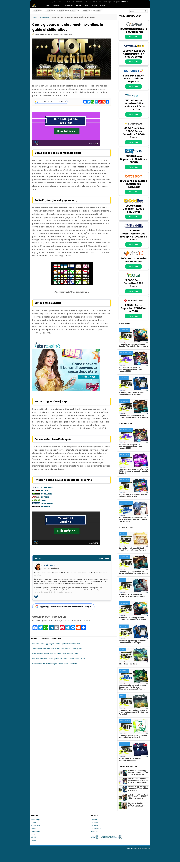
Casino (79, 5)
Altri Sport (123, 378)
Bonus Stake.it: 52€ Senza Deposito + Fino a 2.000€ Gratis (133, 495)
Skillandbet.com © (132, 848)
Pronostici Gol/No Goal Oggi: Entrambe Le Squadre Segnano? (132, 595)
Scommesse (68, 5)
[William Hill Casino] (133, 228)
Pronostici (56, 5)
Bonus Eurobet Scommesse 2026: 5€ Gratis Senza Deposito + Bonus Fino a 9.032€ (133, 519)
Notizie (103, 5)
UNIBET (44, 500)
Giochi (94, 5)
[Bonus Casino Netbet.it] (36, 490)
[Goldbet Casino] (133, 203)
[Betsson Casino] (133, 178)
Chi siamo (94, 823)
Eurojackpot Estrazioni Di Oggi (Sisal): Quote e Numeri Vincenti (132, 549)
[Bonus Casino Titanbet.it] (36, 506)
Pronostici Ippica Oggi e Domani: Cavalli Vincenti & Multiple (132, 393)
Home (47, 5)
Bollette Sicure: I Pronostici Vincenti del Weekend (130, 759)
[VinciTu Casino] (133, 256)
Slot (87, 5)
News (36, 5)
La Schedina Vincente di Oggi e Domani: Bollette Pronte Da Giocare (133, 416)
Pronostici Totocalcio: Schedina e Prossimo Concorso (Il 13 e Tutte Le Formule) (133, 712)
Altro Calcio (124, 329)
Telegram (94, 831)
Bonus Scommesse (125, 353)
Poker (33, 834)
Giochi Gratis (87, 10)
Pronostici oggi (39, 10)
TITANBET (45, 506)
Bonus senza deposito (55, 10)
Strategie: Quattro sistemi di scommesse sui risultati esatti (137, 805)
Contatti (94, 820)
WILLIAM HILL (47, 503)
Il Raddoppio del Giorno (128, 664)
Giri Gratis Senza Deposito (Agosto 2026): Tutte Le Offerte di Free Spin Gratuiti (133, 471)
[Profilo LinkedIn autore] (36, 596)
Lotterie (122, 533)
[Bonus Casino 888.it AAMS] (36, 494)
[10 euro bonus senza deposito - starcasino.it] (66, 390)
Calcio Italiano (125, 720)
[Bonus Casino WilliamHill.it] (36, 503)
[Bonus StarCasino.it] (36, 487)
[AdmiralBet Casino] (133, 48)
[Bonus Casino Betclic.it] (36, 497)
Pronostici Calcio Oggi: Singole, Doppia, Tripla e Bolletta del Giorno (133, 345)
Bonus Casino (124, 454)
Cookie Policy (96, 828)
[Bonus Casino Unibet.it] (36, 500)
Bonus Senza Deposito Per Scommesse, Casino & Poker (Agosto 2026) (131, 369)
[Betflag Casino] (133, 153)
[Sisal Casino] (133, 278)
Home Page (35, 820)
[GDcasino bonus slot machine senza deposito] (66, 145)
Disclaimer (95, 825)
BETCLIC (45, 497)
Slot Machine (36, 831)
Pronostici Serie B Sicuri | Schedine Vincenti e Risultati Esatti (133, 736)
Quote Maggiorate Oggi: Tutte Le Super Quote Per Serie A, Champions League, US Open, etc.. (133, 687)
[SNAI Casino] (133, 26)
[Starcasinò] (133, 98)
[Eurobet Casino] (133, 73)
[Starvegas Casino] (133, 126)
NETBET (44, 490)
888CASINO (46, 494)
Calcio (122, 580)
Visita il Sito (133, 37)
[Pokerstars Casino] (133, 302)
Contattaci (97, 10)
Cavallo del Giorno (72, 10)
